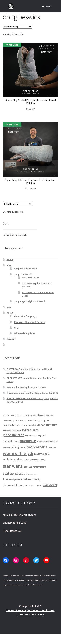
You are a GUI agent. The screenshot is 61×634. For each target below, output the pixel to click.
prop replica (37, 447)
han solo (17, 430)
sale (47, 454)
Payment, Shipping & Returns (29, 321)
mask (39, 441)
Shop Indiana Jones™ (25, 268)
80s (8, 416)
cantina (49, 415)
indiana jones (30, 430)
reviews (39, 454)
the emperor (31, 474)
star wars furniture (35, 466)
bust (41, 415)
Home (10, 259)
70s (4, 416)
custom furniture (13, 425)
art (12, 415)
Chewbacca (7, 420)
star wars (12, 466)
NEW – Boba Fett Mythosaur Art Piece (26, 387)
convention (31, 420)
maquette (28, 440)
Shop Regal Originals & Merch (29, 301)
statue (8, 473)
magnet (41, 435)
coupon (44, 420)
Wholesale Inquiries (24, 333)
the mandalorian (13, 485)
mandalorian (10, 441)
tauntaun (20, 474)
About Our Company (25, 316)
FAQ (16, 327)
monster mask (50, 441)
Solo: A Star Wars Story (35, 460)
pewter (6, 447)
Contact (11, 338)
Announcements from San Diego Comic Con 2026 (32, 392)
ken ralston (30, 435)
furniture (51, 425)
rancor (52, 447)
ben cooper (20, 416)
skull (20, 459)
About (10, 312)
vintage (38, 485)
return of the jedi (18, 453)
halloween (7, 430)
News (9, 307)
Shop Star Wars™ (23, 274)
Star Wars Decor (30, 277)
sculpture (9, 459)
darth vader (30, 425)
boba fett (31, 415)
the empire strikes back (21, 479)
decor (41, 425)
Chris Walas (18, 420)
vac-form (29, 485)
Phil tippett (18, 447)
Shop (9, 265)
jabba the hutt (13, 435)
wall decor (50, 485)
